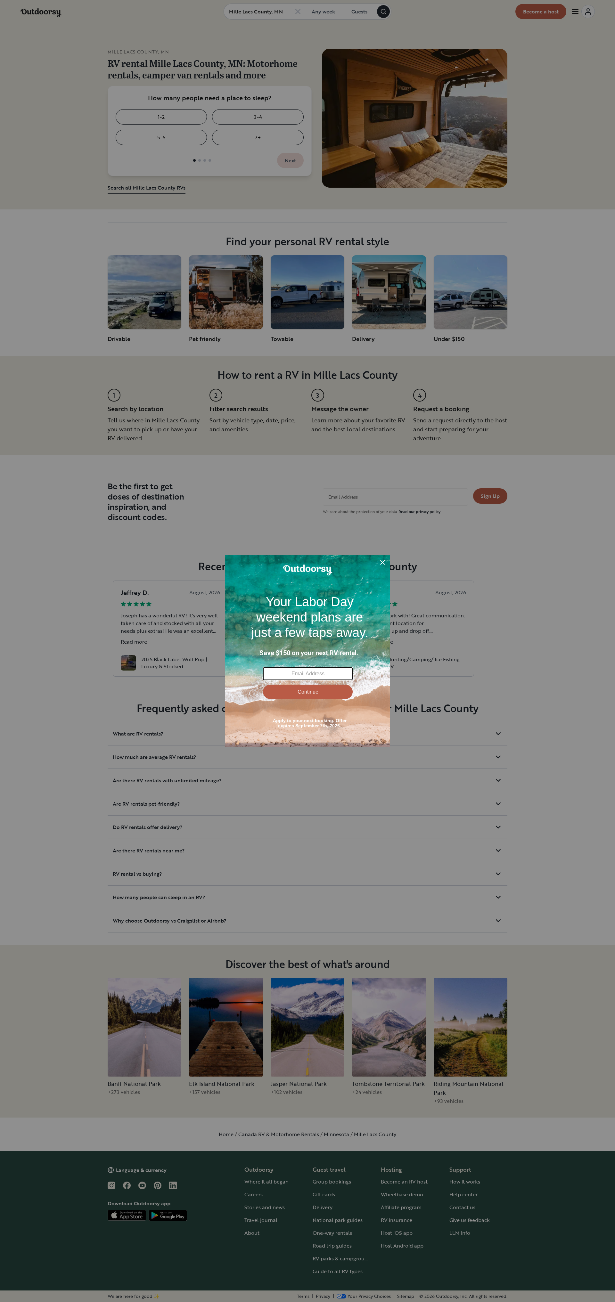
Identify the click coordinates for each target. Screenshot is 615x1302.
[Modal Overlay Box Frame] (307, 651)
